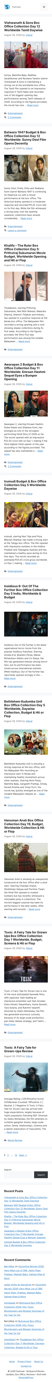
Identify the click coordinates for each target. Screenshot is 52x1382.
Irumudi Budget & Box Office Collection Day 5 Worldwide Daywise (25, 485)
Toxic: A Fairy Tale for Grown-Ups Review (20, 1049)
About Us (38, 1361)
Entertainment (15, 113)
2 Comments (14, 117)
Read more (33, 105)
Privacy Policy (24, 1361)
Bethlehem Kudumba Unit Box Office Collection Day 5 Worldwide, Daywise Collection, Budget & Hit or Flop (24, 709)
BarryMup (9, 1266)
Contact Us (26, 1366)
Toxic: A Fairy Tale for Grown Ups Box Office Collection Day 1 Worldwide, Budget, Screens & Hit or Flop (25, 937)
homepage (9, 1302)
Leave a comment (17, 230)
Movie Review (15, 1140)
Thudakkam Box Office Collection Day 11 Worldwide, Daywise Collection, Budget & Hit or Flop (24, 1343)
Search (7, 1169)
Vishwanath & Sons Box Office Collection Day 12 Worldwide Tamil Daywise (23, 26)
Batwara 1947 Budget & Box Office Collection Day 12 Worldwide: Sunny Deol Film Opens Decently (25, 137)
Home (12, 1361)
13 (16, 1155)
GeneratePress (26, 1377)
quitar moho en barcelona (17, 1284)
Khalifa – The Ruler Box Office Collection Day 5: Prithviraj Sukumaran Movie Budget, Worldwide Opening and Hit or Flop (25, 253)
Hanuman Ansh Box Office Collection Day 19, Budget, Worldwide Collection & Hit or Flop (24, 825)
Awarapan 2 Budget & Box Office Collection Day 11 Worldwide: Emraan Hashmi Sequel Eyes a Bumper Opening (24, 372)
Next (23, 1155)
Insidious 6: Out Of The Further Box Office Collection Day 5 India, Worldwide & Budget (26, 591)
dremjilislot (10, 1339)
